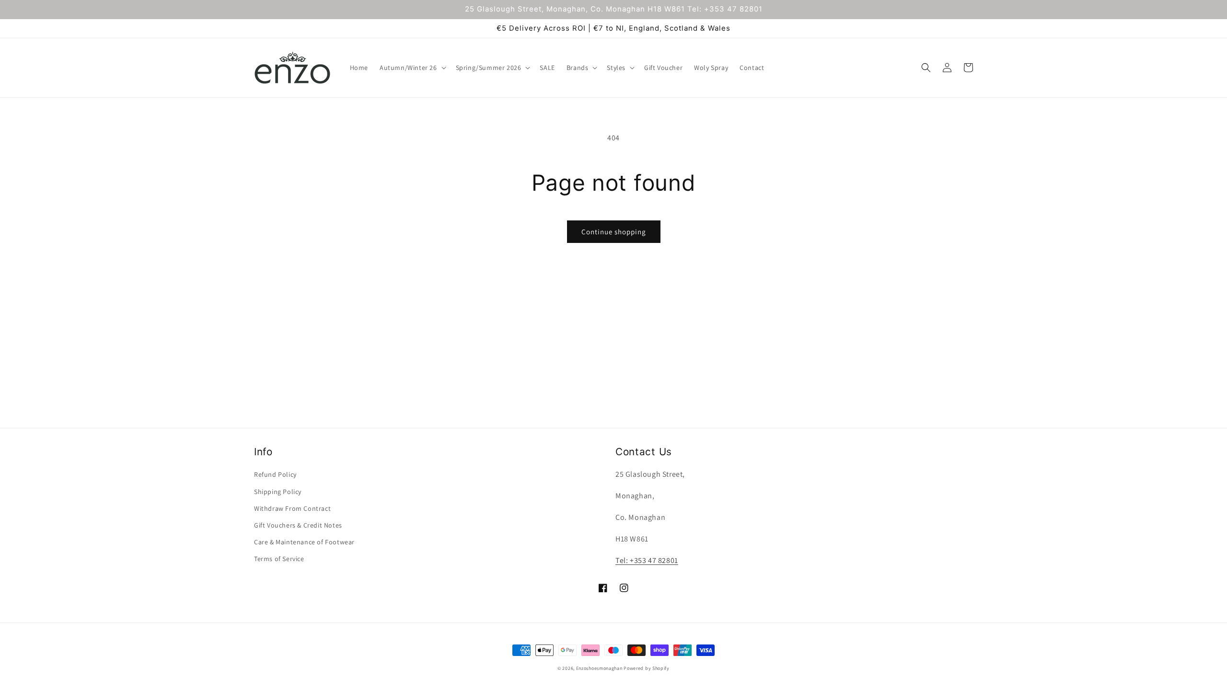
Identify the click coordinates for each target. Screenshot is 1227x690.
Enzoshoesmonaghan (599, 668)
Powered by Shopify (647, 668)
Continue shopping (613, 231)
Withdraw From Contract (292, 508)
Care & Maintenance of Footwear (304, 542)
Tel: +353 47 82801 (646, 560)
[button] (412, 68)
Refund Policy (275, 474)
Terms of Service (279, 558)
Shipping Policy (277, 491)
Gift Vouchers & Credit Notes (298, 525)
